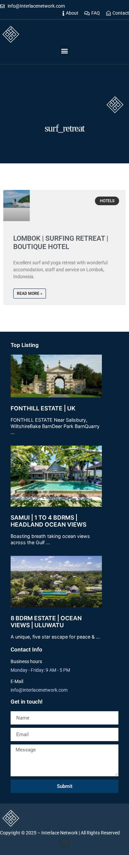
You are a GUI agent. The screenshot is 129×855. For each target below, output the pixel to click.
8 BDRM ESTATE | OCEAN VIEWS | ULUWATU (46, 622)
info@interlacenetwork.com (39, 690)
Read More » (29, 293)
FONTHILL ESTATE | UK (43, 408)
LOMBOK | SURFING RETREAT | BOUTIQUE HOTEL (60, 242)
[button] (64, 50)
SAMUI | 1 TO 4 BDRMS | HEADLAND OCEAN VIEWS (48, 521)
